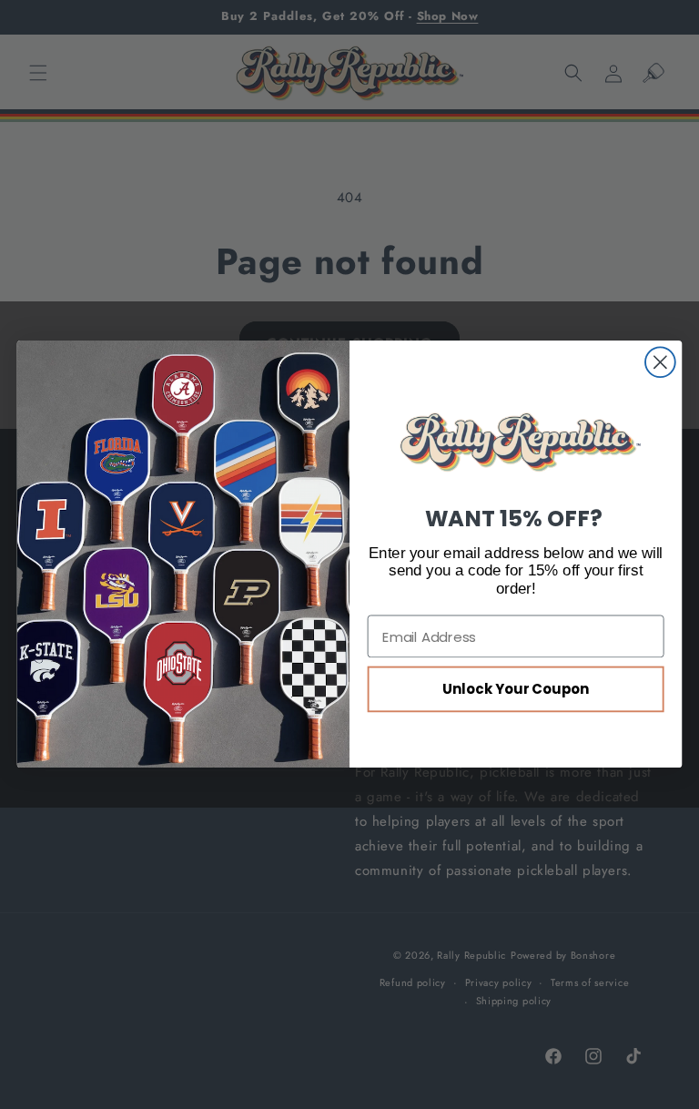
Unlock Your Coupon (516, 689)
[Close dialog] (660, 363)
